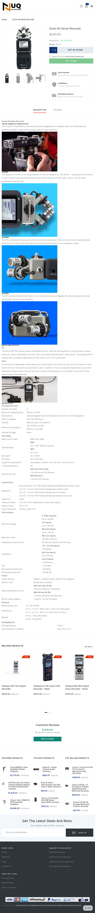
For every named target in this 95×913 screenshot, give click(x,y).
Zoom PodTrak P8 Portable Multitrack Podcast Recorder (81, 804)
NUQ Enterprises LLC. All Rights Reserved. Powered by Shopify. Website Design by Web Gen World (48, 905)
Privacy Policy (8, 878)
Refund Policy (8, 883)
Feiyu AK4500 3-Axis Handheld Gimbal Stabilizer (19, 769)
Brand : (52, 45)
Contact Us (6, 866)
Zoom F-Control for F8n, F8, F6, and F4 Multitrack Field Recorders (82, 771)
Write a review (47, 739)
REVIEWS (58, 110)
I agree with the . (67, 57)
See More (88, 647)
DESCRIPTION (39, 110)
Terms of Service (9, 888)
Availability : (54, 41)
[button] (86, 6)
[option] (24, 47)
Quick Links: (8, 848)
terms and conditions (74, 57)
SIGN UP (82, 833)
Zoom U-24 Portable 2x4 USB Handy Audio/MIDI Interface (50, 800)
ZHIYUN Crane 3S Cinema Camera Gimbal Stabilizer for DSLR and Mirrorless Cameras (19, 786)
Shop (4, 862)
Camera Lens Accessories (60, 857)
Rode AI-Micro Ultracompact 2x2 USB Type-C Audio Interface (51, 785)
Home (4, 20)
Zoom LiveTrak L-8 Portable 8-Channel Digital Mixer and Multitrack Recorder (80, 788)
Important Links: (10, 874)
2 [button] (48, 712)
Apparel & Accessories (60, 848)
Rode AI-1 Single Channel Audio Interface (50, 769)
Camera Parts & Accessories (61, 862)
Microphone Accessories (60, 866)
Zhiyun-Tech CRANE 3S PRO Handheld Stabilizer (20, 802)
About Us (6, 857)
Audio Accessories (57, 852)
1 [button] (46, 712)
